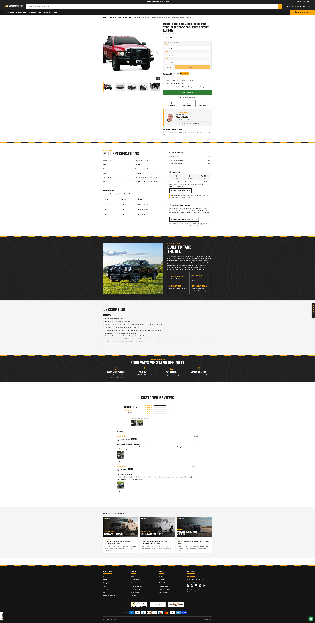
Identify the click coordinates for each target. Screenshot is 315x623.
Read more (106, 347)
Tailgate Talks (32, 12)
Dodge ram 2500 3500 (125, 17)
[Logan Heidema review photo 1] (120, 455)
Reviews (40, 12)
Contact (308, 1)
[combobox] (152, 6)
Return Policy (135, 592)
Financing (134, 583)
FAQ (132, 576)
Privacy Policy (163, 592)
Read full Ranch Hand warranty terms (183, 219)
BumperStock (112, 619)
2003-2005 (137, 17)
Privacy (205, 619)
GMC (104, 586)
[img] (121, 436)
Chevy (105, 580)
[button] (1, 616)
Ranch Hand (138, 164)
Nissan (105, 592)
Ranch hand (112, 17)
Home (105, 17)
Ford (104, 576)
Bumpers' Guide (136, 580)
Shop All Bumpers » (109, 596)
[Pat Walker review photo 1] (120, 485)
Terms (210, 619)
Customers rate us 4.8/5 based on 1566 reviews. (176, 605)
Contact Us (134, 596)
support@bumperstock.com (196, 579)
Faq (303, 1)
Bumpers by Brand (9, 12)
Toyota (105, 589)
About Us (299, 1)
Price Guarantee (136, 586)
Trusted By (47, 12)
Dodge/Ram (107, 583)
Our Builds (55, 12)
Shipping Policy (136, 589)
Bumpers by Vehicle (21, 12)
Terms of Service (164, 589)
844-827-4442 (183, 117)
